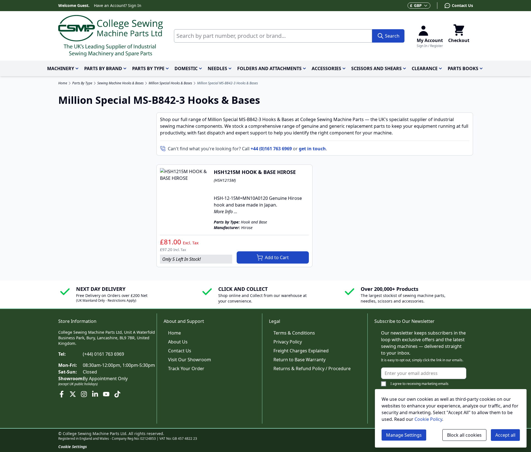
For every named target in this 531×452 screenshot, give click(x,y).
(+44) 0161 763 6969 (103, 354)
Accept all (505, 435)
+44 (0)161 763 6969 (271, 149)
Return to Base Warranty (299, 360)
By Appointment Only (105, 378)
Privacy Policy (287, 342)
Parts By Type (82, 83)
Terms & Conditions (294, 333)
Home (62, 83)
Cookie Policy (428, 419)
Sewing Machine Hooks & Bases (120, 83)
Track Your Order (186, 368)
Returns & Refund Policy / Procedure (312, 368)
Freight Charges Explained (301, 351)
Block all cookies (464, 435)
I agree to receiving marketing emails (419, 383)
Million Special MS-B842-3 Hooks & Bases (227, 83)
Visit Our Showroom (189, 360)
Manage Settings (404, 435)
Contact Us (179, 351)
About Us (178, 342)
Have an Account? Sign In (117, 5)
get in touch (312, 149)
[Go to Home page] (110, 36)
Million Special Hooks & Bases (170, 83)
